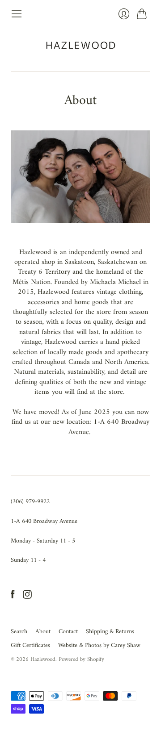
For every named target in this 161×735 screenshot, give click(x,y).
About (43, 631)
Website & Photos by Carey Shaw (99, 645)
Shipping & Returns (110, 631)
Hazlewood (42, 659)
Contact (68, 631)
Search (19, 631)
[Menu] (16, 13)
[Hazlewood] (81, 45)
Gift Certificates (30, 645)
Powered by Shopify (81, 659)
